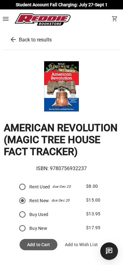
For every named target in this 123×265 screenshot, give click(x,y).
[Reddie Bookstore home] (42, 19)
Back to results (35, 40)
